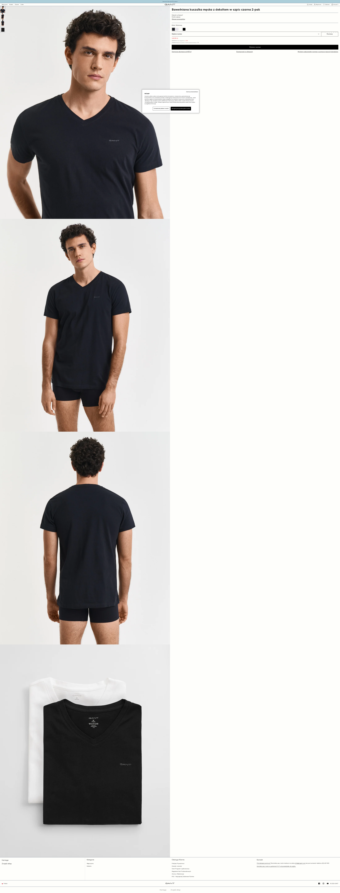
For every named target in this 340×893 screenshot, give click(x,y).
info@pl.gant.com (300, 863)
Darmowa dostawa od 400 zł (181, 52)
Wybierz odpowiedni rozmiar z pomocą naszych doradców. (318, 52)
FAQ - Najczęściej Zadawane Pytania (183, 876)
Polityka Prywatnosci (178, 863)
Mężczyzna (4, 4)
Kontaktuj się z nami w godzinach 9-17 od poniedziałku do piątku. (276, 866)
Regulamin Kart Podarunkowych (181, 871)
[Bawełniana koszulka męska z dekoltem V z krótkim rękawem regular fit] (180, 29)
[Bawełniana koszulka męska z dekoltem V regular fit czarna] (184, 29)
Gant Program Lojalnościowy (180, 868)
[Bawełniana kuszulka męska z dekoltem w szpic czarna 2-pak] (173, 29)
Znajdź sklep (7, 864)
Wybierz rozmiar (255, 47)
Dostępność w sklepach (244, 52)
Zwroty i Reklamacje (178, 874)
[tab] (2, 9)
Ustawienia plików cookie (161, 108)
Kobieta (11, 4)
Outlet (22, 4)
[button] (309, 5)
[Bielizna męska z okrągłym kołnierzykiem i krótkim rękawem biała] (177, 29)
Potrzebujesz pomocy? (264, 863)
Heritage (5, 860)
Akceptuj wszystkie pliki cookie (181, 108)
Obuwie (17, 4)
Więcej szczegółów (178, 19)
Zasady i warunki (177, 866)
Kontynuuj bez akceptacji (192, 91)
